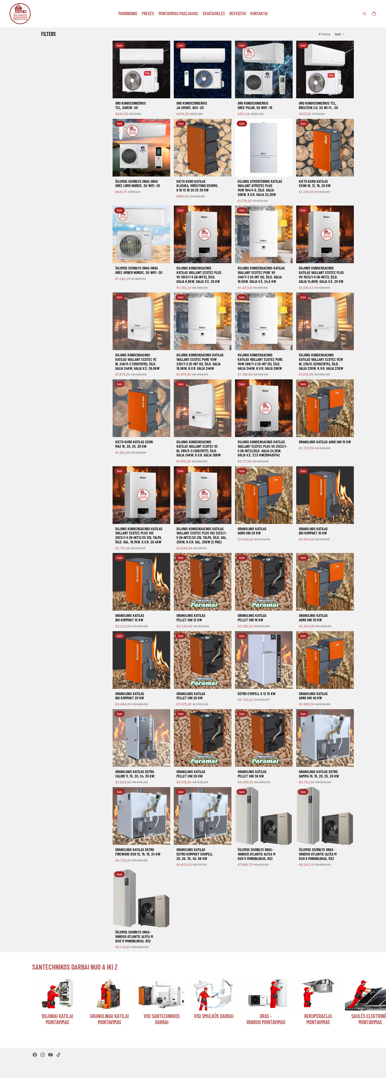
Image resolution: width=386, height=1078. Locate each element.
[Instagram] (42, 1054)
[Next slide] (348, 1007)
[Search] (364, 14)
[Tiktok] (58, 1054)
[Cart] (374, 14)
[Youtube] (50, 1054)
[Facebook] (35, 1054)
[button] (340, 34)
